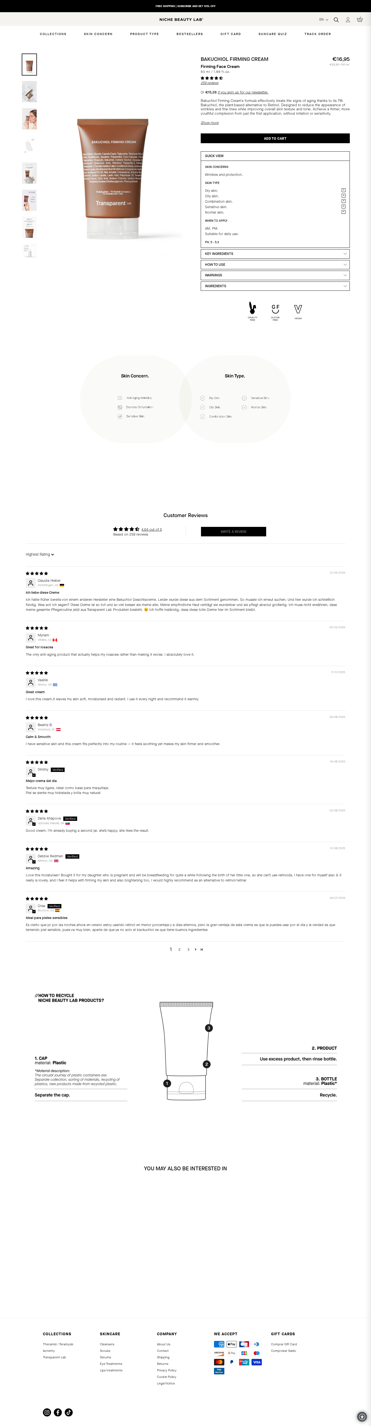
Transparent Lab (54, 1357)
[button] (212, 78)
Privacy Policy (167, 1370)
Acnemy (49, 1351)
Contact (163, 1351)
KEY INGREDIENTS (219, 253)
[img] (37, 573)
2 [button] (179, 949)
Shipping (163, 1357)
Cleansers (107, 1344)
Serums (105, 1357)
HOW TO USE (215, 264)
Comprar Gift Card (284, 1344)
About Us (163, 1344)
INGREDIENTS (215, 286)
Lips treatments (111, 1370)
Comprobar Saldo (283, 1351)
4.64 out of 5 (152, 529)
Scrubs (105, 1351)
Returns (162, 1364)
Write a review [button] (233, 531)
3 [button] (188, 949)
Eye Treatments (111, 1364)
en (322, 19)
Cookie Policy (166, 1377)
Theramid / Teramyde (58, 1344)
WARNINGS (213, 275)
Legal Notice (166, 1383)
